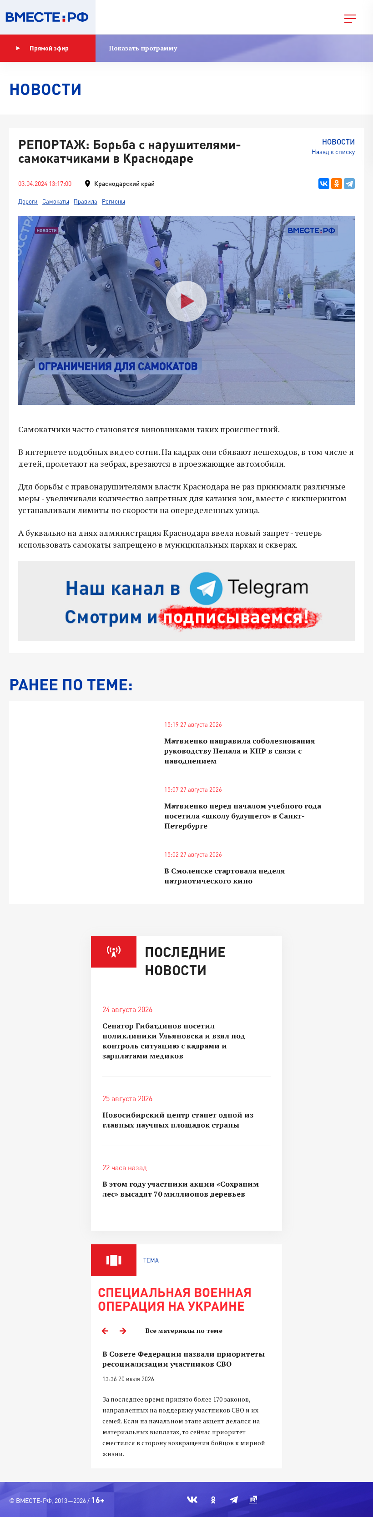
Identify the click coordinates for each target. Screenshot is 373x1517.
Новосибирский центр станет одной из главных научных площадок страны (177, 1120)
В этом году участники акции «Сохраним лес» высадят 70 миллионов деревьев (180, 1189)
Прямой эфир (49, 48)
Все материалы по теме (184, 1330)
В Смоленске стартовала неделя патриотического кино (224, 876)
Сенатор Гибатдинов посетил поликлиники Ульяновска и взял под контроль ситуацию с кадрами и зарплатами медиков (173, 1041)
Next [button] (123, 1331)
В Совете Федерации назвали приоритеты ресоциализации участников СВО (183, 1359)
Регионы (113, 201)
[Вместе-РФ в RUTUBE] (253, 1500)
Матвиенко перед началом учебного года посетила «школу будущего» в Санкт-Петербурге (242, 816)
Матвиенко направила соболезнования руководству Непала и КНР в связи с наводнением (239, 751)
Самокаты (55, 201)
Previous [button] (105, 1331)
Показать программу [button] (143, 48)
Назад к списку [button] (333, 151)
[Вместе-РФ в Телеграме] (234, 1500)
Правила (85, 201)
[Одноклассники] (336, 183)
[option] (186, 1404)
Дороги (28, 201)
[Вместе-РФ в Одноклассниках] (213, 1500)
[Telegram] (349, 183)
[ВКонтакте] (323, 183)
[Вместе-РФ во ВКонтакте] (192, 1500)
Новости (338, 141)
